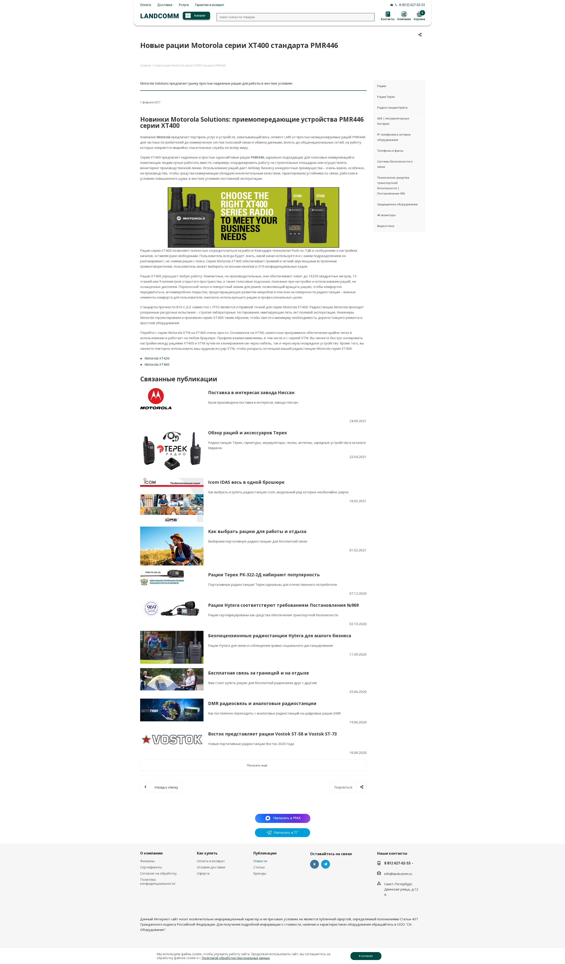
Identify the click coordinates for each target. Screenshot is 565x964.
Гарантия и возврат (209, 5)
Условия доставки (211, 867)
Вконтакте (314, 864)
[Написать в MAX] (282, 818)
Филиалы (147, 861)
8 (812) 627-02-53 (412, 4)
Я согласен (366, 956)
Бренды (259, 873)
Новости (260, 861)
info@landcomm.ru (398, 873)
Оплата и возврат (211, 861)
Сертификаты (151, 867)
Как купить (207, 853)
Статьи (259, 867)
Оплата (145, 5)
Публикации (265, 853)
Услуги (184, 5)
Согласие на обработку (158, 873)
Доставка (164, 5)
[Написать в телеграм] (282, 836)
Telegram (325, 864)
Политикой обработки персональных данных (236, 958)
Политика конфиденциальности (157, 881)
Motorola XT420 (157, 358)
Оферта (203, 873)
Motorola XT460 (157, 364)
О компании (151, 853)
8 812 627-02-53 (397, 863)
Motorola (163, 137)
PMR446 (257, 157)
